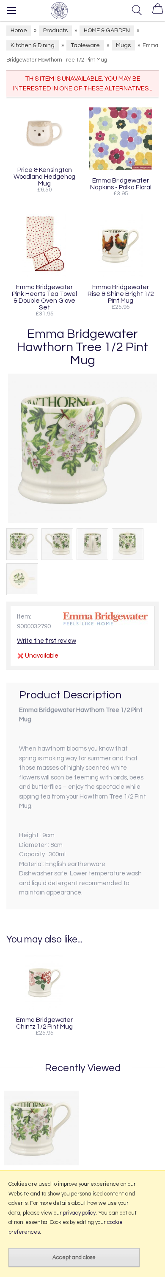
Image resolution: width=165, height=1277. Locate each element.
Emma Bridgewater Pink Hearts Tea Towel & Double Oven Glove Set (44, 297)
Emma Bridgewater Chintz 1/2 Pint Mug (44, 1023)
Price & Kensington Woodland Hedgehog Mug (44, 176)
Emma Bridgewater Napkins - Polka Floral (120, 184)
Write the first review (46, 641)
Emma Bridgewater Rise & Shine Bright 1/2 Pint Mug (121, 294)
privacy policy (79, 1213)
